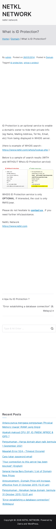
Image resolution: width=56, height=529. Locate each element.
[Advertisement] (28, 95)
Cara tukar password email (17, 456)
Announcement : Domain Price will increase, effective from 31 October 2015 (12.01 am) (26, 482)
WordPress (33, 524)
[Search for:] (29, 328)
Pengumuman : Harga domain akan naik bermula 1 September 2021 (29, 443)
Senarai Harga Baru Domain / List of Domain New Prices (27, 473)
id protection (16, 62)
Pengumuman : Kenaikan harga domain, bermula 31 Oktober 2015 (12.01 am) (28, 492)
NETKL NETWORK (30, 520)
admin (8, 57)
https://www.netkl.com (14, 226)
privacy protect (31, 62)
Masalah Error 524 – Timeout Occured (23, 451)
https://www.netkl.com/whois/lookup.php (25, 149)
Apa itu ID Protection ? (16, 299)
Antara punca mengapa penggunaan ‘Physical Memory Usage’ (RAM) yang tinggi (27, 424)
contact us (37, 210)
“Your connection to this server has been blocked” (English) (24, 463)
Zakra (20, 524)
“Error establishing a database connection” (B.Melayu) (26, 501)
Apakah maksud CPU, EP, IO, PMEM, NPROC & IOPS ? (27, 434)
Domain (49, 57)
